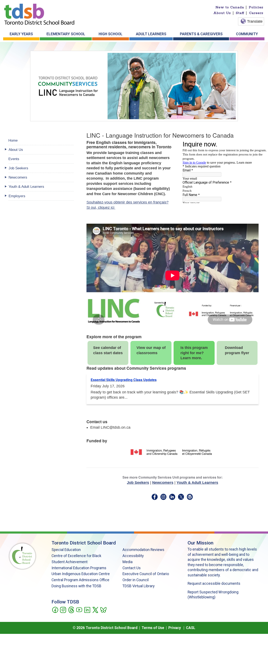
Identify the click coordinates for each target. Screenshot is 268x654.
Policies (256, 7)
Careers (256, 13)
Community (247, 34)
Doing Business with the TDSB (76, 586)
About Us (222, 13)
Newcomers (162, 482)
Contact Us (131, 568)
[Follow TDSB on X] (95, 609)
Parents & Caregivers (201, 34)
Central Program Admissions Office (80, 580)
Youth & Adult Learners (197, 482)
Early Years (21, 34)
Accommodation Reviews (143, 550)
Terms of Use (153, 628)
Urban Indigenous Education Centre (81, 574)
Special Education (66, 550)
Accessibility (133, 556)
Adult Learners (151, 34)
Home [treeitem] (13, 140)
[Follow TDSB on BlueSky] (103, 609)
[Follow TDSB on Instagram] (62, 609)
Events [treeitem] (13, 159)
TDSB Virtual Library (138, 586)
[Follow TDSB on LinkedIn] (87, 609)
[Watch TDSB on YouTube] (79, 609)
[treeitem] (41, 149)
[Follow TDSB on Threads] (71, 609)
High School (110, 34)
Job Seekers (138, 482)
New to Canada (229, 7)
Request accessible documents (214, 583)
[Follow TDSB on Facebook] (55, 609)
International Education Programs (79, 568)
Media (127, 562)
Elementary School (65, 34)
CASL (190, 628)
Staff (240, 13)
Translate (255, 21)
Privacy (174, 628)
